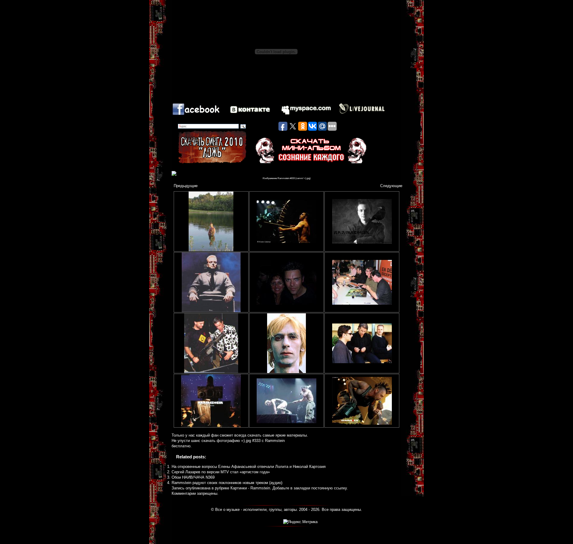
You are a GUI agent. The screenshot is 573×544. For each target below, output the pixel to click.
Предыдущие (186, 186)
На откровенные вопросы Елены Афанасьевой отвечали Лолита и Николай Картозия (249, 466)
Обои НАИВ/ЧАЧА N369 (193, 477)
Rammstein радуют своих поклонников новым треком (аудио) (227, 482)
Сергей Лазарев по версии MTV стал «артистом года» (221, 472)
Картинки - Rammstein (250, 488)
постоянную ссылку (329, 488)
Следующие (391, 186)
